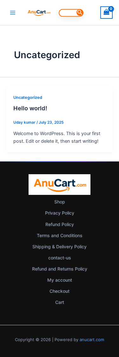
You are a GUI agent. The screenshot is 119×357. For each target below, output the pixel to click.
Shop (59, 201)
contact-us (59, 257)
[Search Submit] (79, 12)
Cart (59, 302)
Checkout (59, 291)
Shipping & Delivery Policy (59, 246)
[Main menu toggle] (12, 12)
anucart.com (92, 339)
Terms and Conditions (60, 235)
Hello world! (30, 108)
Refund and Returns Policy (59, 268)
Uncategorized (27, 97)
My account (59, 280)
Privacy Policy (59, 213)
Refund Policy (59, 224)
